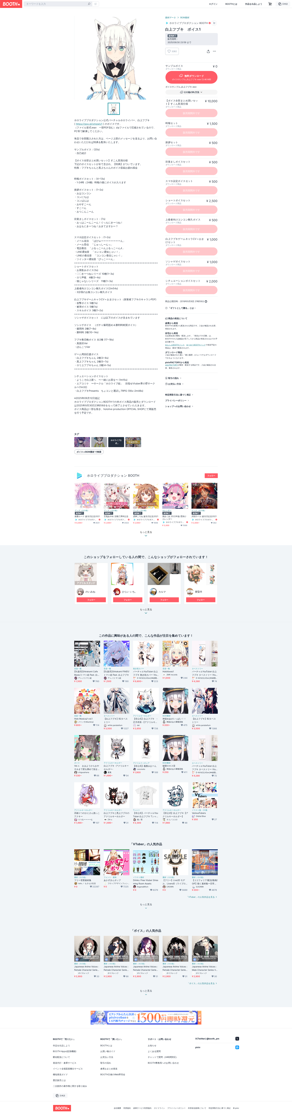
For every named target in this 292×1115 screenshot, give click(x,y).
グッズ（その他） (82, 510)
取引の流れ (173, 378)
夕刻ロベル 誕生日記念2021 (204, 516)
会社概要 (117, 1108)
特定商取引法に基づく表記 (178, 394)
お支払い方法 (174, 384)
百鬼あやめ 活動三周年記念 (116, 516)
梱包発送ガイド (60, 1074)
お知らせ (152, 1045)
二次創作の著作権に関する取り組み (70, 1086)
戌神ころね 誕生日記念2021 (145, 516)
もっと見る (146, 609)
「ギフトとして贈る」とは (181, 308)
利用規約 (127, 1108)
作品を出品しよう (253, 4)
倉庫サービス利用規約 (142, 1108)
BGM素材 (184, 17)
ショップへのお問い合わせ (178, 406)
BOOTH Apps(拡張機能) (64, 1051)
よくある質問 (154, 1051)
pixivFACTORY (171, 365)
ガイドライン (159, 1108)
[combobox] (58, 4)
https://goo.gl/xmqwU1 (89, 123)
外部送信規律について (197, 1108)
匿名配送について (61, 1057)
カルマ (162, 591)
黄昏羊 (198, 591)
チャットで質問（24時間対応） (163, 1057)
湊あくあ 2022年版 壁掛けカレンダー (174, 517)
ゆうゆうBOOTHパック (196, 345)
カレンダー (166, 510)
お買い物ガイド (107, 1051)
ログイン (213, 4)
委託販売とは (59, 1080)
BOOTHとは (231, 4)
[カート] (214, 23)
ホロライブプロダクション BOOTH (113, 475)
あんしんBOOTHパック (174, 345)
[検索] (89, 4)
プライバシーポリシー (175, 400)
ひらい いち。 (129, 591)
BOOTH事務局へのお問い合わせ (163, 1063)
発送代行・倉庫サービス (64, 1063)
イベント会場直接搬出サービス (68, 1068)
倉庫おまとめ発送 (108, 1068)
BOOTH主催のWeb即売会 (112, 1074)
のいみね (90, 591)
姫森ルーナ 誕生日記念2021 (87, 516)
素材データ (170, 17)
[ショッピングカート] (270, 4)
